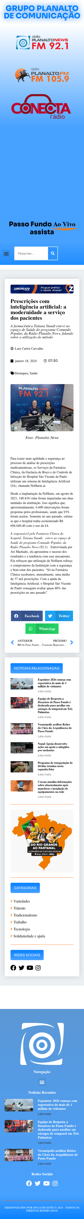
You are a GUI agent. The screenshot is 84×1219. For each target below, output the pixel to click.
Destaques (21, 373)
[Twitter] (38, 1183)
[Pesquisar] (52, 253)
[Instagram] (55, 1183)
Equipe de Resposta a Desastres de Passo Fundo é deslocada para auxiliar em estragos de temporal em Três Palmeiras (55, 705)
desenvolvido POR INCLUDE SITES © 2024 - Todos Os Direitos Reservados (42, 1209)
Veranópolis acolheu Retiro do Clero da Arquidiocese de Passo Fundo (55, 727)
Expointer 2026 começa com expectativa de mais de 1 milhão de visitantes (54, 683)
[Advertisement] (42, 172)
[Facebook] (29, 1183)
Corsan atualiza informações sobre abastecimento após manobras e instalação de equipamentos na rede (55, 787)
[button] (6, 253)
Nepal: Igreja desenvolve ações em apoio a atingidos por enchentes (53, 747)
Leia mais (44, 691)
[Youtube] (46, 1183)
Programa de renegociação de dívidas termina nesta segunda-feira (55, 766)
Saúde (34, 373)
